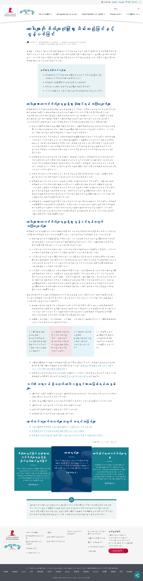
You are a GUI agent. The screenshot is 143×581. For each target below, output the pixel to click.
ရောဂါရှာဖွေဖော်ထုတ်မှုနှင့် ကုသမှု (66, 14)
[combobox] (126, 8)
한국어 (50, 571)
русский (129, 571)
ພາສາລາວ (67, 571)
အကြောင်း (49, 532)
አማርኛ (76, 571)
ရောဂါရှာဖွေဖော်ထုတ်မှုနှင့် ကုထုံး (34, 537)
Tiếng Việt (40, 571)
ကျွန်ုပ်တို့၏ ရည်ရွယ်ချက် (55, 537)
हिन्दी (128, 2)
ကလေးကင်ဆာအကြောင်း (44, 14)
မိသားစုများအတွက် (115, 14)
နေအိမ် (32, 42)
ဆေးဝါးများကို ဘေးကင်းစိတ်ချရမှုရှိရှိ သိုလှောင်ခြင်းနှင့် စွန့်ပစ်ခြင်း (58, 431)
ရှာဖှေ (115, 9)
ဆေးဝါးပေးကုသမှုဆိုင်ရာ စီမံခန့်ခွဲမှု (74, 42)
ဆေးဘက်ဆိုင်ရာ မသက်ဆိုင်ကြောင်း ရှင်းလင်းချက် (97, 532)
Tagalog (113, 571)
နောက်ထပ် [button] (135, 2)
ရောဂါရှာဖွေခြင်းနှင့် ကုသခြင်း (48, 42)
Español (14, 571)
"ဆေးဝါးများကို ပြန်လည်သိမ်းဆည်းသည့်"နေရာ (74, 376)
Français (121, 2)
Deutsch (86, 571)
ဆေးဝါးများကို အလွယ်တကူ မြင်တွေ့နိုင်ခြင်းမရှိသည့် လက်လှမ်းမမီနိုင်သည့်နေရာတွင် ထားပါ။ (68, 435)
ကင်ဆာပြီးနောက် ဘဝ (132, 14)
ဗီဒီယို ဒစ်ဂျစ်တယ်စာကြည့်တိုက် (74, 532)
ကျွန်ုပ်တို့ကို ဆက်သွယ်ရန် (55, 541)
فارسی (137, 571)
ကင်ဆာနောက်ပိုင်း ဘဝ (33, 553)
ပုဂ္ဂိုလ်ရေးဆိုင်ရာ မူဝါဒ (97, 547)
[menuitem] (118, 550)
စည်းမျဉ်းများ (92, 551)
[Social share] (137, 575)
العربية (24, 571)
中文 (31, 571)
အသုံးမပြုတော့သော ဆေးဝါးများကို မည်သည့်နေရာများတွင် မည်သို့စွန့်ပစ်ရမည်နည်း (62, 426)
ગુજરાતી (95, 571)
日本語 (105, 571)
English (114, 2)
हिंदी (121, 571)
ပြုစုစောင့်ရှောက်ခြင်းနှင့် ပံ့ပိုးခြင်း (92, 14)
